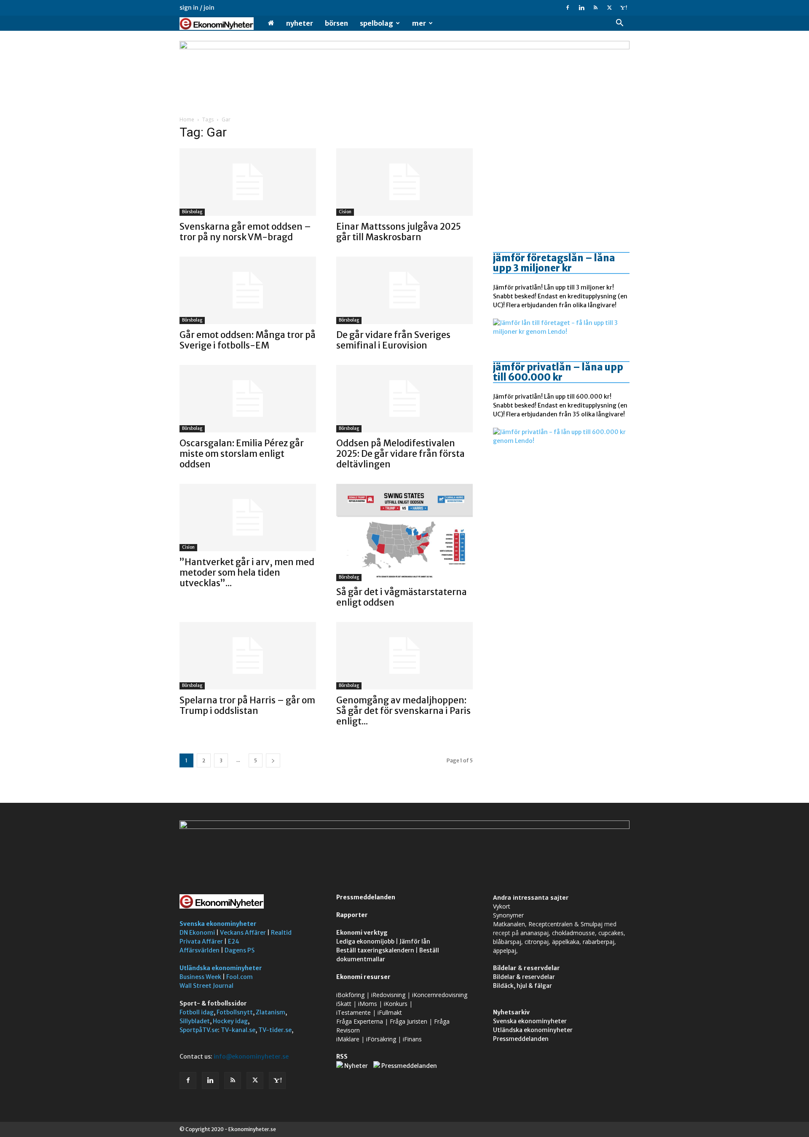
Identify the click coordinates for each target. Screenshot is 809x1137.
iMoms (367, 1004)
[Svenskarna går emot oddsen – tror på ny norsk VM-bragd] (247, 182)
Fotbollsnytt (235, 1012)
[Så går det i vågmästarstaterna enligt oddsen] (404, 532)
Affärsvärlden (199, 950)
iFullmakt (390, 1012)
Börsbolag (192, 212)
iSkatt (343, 1004)
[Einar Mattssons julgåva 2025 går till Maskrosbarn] (404, 182)
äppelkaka (565, 942)
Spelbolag (376, 23)
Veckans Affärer (243, 932)
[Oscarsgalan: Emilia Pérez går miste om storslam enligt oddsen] (247, 398)
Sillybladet (194, 1021)
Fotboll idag (196, 1012)
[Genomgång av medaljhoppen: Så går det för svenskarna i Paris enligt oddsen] (404, 655)
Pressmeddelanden (365, 897)
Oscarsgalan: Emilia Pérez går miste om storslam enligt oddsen (241, 453)
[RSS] (595, 7)
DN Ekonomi (197, 932)
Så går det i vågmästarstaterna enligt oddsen (401, 597)
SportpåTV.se (198, 1030)
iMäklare (347, 1039)
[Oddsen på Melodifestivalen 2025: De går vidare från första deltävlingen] (404, 398)
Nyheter (299, 23)
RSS (342, 1056)
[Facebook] (567, 7)
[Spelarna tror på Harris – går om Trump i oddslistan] (247, 655)
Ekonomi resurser (363, 977)
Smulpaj (592, 924)
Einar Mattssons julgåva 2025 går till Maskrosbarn (398, 232)
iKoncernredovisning (439, 995)
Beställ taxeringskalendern (375, 950)
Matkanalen (509, 924)
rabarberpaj (598, 942)
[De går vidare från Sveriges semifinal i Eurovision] (404, 290)
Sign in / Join (196, 7)
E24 (233, 941)
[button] (619, 24)
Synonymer (508, 915)
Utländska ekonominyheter (220, 968)
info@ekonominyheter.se (251, 1056)
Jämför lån (414, 941)
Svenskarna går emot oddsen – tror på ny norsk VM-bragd (245, 232)
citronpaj (537, 942)
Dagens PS (239, 950)
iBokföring (350, 995)
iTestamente (353, 1012)
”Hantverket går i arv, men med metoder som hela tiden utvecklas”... (246, 572)
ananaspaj (534, 933)
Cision (345, 212)
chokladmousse (573, 933)
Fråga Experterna (359, 1021)
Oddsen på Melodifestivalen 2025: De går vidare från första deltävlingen (400, 453)
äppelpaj (504, 951)
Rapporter (352, 915)
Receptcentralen (550, 924)
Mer (419, 23)
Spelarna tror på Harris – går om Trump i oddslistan (247, 705)
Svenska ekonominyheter (218, 924)
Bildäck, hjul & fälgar (522, 986)
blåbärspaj (507, 942)
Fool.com (239, 977)
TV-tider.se (275, 1030)
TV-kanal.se (238, 1030)
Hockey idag (230, 1021)
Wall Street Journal (206, 986)
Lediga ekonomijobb (365, 941)
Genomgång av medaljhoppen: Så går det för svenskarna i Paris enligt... (403, 711)
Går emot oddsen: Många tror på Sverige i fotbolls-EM (247, 340)
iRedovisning (388, 995)
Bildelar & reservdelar (524, 977)
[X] (609, 7)
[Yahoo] (623, 7)
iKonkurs (395, 1004)
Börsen (336, 23)
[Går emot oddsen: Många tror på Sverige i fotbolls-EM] (247, 290)
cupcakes (611, 933)
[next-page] (273, 760)
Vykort (501, 906)
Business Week (200, 977)
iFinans (412, 1039)
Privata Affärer (201, 941)
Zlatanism (270, 1012)
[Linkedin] (581, 7)
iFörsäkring (381, 1039)
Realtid (281, 932)
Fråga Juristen (408, 1021)
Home (186, 119)
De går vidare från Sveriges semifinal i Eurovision (393, 340)
